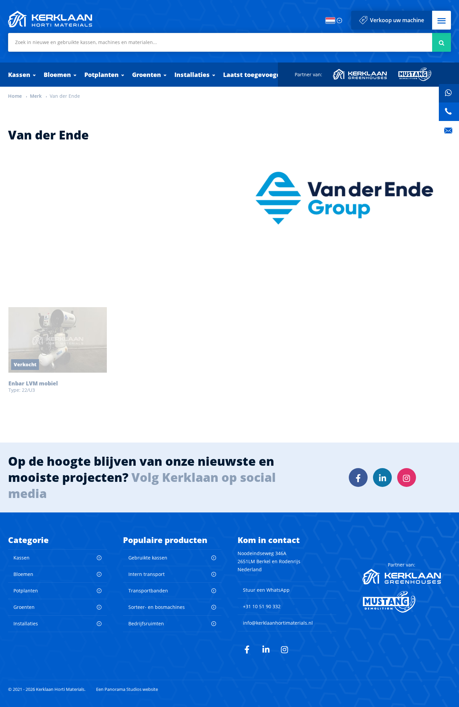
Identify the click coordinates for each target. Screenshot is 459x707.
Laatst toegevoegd (252, 75)
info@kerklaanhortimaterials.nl (278, 623)
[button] (441, 20)
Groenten (146, 75)
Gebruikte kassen (147, 557)
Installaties (192, 75)
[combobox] (229, 42)
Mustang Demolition (414, 74)
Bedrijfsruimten (146, 623)
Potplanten (101, 75)
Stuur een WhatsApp (266, 590)
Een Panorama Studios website (127, 689)
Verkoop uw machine (397, 20)
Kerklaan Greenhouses (360, 74)
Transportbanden (148, 590)
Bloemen (57, 75)
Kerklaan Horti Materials (50, 19)
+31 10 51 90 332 (262, 606)
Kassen (19, 75)
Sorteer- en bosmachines (156, 607)
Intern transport (146, 574)
